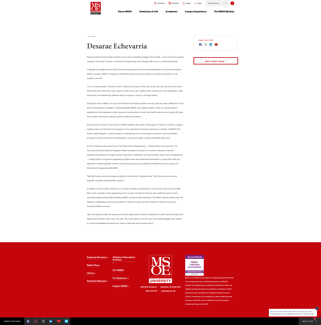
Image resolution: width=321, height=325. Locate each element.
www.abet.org (191, 293)
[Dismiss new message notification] (316, 308)
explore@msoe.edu (168, 291)
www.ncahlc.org (196, 281)
